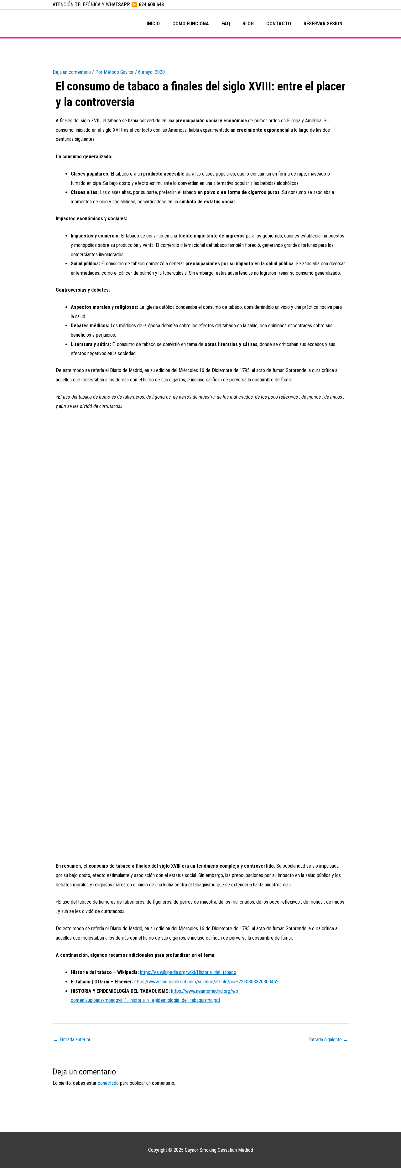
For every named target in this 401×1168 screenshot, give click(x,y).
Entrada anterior (72, 1040)
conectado (108, 1083)
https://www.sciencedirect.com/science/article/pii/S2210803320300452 (206, 982)
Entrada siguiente (328, 1040)
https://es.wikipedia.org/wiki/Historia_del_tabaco (188, 972)
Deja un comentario (72, 72)
